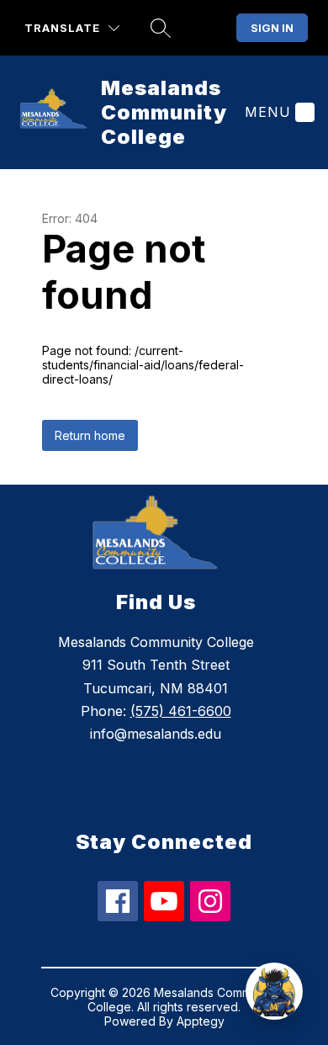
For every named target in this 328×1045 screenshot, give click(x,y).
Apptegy (201, 1021)
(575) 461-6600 (180, 711)
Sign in (272, 27)
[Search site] (161, 28)
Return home (90, 435)
